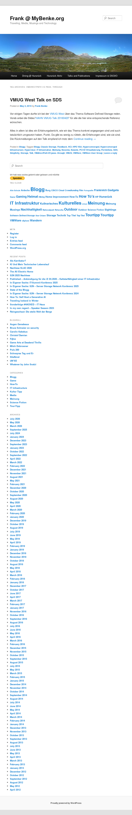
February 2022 (17, 466)
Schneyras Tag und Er (22, 353)
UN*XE (13, 360)
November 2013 (18, 731)
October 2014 (17, 691)
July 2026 (15, 418)
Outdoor (71, 209)
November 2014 (18, 687)
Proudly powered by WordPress (66, 802)
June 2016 (15, 629)
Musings (15, 209)
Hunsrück (105, 197)
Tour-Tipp (15, 406)
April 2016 (15, 636)
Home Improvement (57, 196)
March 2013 (16, 760)
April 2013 (15, 757)
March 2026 (16, 426)
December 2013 (18, 727)
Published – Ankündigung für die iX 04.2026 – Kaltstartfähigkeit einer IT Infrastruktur (55, 279)
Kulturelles (70, 203)
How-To (73, 196)
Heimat (32, 196)
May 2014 (15, 709)
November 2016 (18, 611)
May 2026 (15, 422)
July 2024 (15, 433)
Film (81, 190)
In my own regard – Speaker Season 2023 (32, 308)
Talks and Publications (79, 75)
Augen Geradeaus (19, 324)
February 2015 (17, 677)
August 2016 (16, 622)
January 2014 (17, 724)
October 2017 (17, 589)
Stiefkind (14, 357)
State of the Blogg (19, 289)
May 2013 (15, 753)
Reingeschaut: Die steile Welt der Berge (31, 311)
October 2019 (17, 524)
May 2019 (15, 538)
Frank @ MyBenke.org (37, 18)
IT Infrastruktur (44, 149)
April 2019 (15, 542)
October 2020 (17, 491)
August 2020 (16, 498)
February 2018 (17, 578)
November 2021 (18, 473)
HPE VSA (77, 146)
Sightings (110, 209)
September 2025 (18, 429)
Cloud (61, 190)
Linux (84, 204)
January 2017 (17, 607)
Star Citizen (41, 215)
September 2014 (18, 695)
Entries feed (16, 240)
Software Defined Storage (22, 215)
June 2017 (15, 593)
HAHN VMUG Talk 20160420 (52, 118)
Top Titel (71, 215)
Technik (61, 215)
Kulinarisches (49, 203)
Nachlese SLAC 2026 (21, 267)
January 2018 (17, 582)
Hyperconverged (91, 146)
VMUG (69, 152)
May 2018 (15, 567)
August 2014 (16, 698)
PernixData (106, 149)
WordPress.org (18, 248)
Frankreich (100, 190)
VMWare (77, 152)
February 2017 (17, 604)
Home (14, 75)
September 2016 (18, 618)
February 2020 (17, 513)
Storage (24, 152)
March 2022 (16, 462)
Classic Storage (48, 146)
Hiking (42, 196)
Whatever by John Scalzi (23, 364)
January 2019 (17, 549)
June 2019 (15, 535)
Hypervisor (30, 149)
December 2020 (18, 487)
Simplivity (15, 152)
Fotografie (88, 190)
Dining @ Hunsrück (31, 75)
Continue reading (85, 139)
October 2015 (17, 655)
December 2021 (18, 469)
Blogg (22, 146)
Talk (31, 152)
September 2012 (18, 778)
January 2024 (17, 436)
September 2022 (18, 455)
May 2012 (15, 786)
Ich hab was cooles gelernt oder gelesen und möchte (34, 174)
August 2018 (16, 564)
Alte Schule (15, 190)
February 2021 (17, 484)
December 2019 (18, 520)
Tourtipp (92, 214)
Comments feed (18, 244)
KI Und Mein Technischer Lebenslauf (29, 264)
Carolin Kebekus (19, 331)
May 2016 (15, 633)
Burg (48, 190)
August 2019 (16, 527)
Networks (59, 209)
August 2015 (16, 662)
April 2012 (15, 789)
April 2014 (15, 713)
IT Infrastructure (18, 388)
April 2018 (15, 571)
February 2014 (17, 720)
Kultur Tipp (16, 391)
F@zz (13, 338)
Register (14, 233)
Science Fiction (96, 209)
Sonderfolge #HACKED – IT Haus (27, 304)
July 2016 (15, 626)
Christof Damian (18, 335)
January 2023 (17, 447)
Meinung (56, 149)
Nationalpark (48, 209)
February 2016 (17, 644)
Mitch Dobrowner (19, 346)
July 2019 (15, 531)
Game (12, 196)
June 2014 (15, 706)
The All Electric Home (21, 271)
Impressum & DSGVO (106, 75)
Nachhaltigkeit (31, 209)
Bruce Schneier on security (24, 327)
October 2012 (17, 775)
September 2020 (18, 495)
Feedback (62, 146)
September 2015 (18, 658)
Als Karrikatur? (18, 260)
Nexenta (66, 149)
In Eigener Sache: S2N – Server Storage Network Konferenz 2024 (44, 293)
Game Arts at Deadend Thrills (25, 342)
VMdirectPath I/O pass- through (49, 152)
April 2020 (15, 506)
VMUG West (57, 113)
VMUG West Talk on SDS (36, 99)
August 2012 (16, 782)
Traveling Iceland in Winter (24, 300)
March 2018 (16, 575)
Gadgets (113, 190)
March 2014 (16, 717)
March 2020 (16, 509)
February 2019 (17, 546)
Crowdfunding (71, 190)
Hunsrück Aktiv (54, 75)
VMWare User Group (92, 152)
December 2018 (18, 553)
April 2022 (15, 458)
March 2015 (16, 673)
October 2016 (17, 615)
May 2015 (15, 669)
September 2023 (18, 444)
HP (96, 196)
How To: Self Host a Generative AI (28, 297)
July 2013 (15, 746)
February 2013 (17, 764)
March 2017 (16, 600)
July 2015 (15, 666)
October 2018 (17, 560)
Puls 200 (14, 349)
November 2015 (18, 651)
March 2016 (16, 640)
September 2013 (18, 738)
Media (13, 395)
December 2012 (18, 771)
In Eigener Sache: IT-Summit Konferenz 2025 (34, 282)
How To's (87, 196)
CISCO (54, 190)
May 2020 (15, 502)
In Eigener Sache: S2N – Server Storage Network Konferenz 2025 (44, 286)
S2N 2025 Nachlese (20, 275)
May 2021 (15, 480)
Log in (13, 237)
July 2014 (15, 702)
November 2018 (18, 556)
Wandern (36, 220)
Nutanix (74, 149)
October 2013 (17, 735)
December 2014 (18, 684)
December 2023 (18, 440)
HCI (70, 146)
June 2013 (15, 749)
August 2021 (16, 477)
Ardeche (25, 190)
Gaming (21, 196)
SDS (115, 149)
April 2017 (15, 597)
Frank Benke (41, 105)
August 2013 (16, 742)
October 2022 (17, 451)
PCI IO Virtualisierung (89, 149)
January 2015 (17, 680)
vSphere (25, 220)
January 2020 (17, 516)
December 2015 (18, 648)
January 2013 (17, 768)
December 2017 (18, 586)
